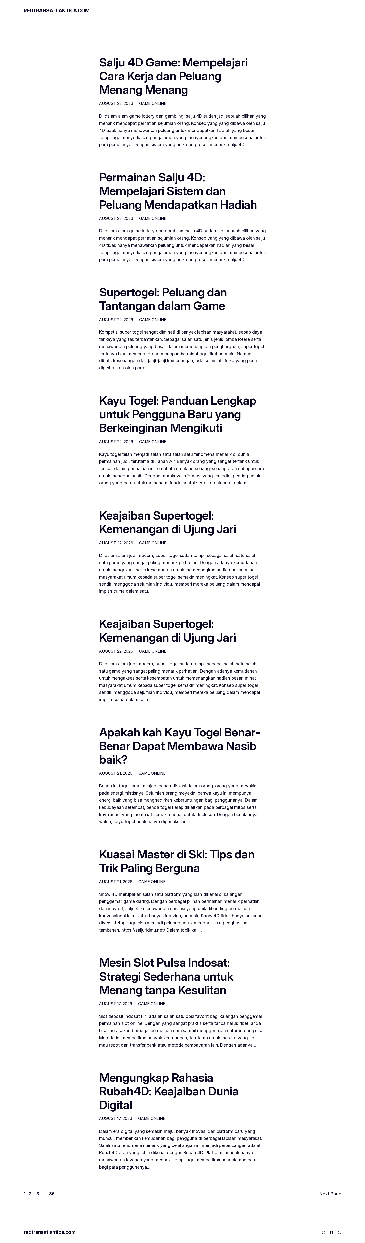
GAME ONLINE (152, 103)
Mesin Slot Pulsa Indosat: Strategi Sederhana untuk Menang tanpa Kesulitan (166, 976)
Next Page (330, 1193)
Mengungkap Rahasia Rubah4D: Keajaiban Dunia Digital (169, 1091)
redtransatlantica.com (57, 11)
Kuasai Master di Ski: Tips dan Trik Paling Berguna (177, 861)
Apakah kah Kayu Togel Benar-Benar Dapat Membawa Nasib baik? (179, 745)
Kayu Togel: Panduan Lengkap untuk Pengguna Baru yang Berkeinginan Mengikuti (177, 414)
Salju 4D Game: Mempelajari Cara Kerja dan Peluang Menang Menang (173, 76)
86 (52, 1193)
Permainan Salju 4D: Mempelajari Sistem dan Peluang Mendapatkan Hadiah (178, 190)
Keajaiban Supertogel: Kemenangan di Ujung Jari (167, 522)
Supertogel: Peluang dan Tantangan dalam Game (163, 298)
